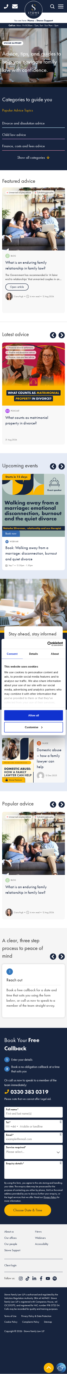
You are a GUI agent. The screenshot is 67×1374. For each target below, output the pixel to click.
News (38, 1231)
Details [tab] (33, 653)
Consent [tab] (12, 653)
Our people (10, 1244)
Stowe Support (12, 1250)
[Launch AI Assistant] (61, 1368)
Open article (17, 287)
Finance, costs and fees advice (23, 146)
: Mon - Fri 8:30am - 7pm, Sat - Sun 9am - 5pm (33, 25)
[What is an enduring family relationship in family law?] (33, 218)
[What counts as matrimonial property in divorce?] (33, 374)
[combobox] (11, 1125)
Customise (31, 727)
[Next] (61, 335)
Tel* (32, 1122)
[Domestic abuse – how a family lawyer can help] (18, 760)
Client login (10, 1265)
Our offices (10, 1238)
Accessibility (41, 1244)
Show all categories (31, 157)
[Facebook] (41, 1280)
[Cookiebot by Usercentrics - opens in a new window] (48, 643)
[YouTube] (48, 1280)
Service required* (16, 1147)
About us (9, 1231)
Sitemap (48, 1321)
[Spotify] (55, 1280)
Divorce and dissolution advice (23, 123)
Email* (32, 1134)
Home (31, 20)
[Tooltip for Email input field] (60, 1134)
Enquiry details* (32, 1163)
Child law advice (14, 134)
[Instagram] (21, 1280)
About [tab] (55, 653)
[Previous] (53, 335)
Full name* (12, 1109)
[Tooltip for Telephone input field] (60, 1121)
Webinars (40, 1238)
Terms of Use (10, 1316)
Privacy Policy (50, 1197)
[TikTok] (27, 1280)
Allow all (33, 715)
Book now (10, 533)
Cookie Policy (10, 1321)
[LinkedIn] (34, 1280)
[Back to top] (49, 1368)
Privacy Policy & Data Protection (36, 1316)
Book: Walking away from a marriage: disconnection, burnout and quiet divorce (31, 553)
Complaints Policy (30, 1321)
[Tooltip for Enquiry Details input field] (60, 1162)
